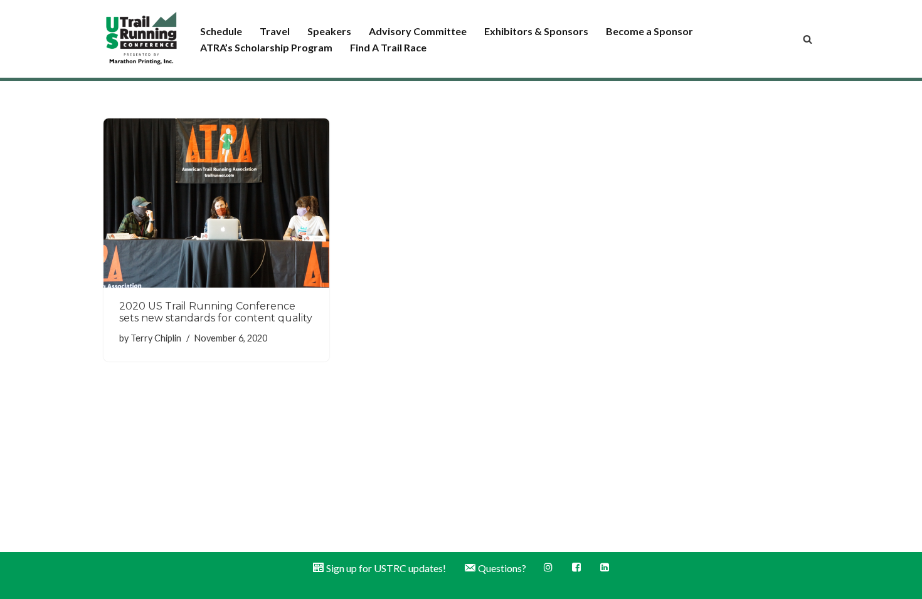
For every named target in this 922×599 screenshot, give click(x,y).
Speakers (329, 31)
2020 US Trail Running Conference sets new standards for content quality (215, 312)
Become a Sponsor (649, 31)
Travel (275, 31)
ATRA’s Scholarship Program (266, 47)
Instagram (549, 567)
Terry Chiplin (155, 338)
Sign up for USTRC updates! (386, 568)
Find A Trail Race (388, 47)
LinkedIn (605, 567)
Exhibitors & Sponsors (536, 31)
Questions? (502, 568)
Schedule (221, 31)
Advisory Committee (418, 31)
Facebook (577, 567)
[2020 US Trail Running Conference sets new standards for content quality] (216, 203)
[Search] (807, 39)
